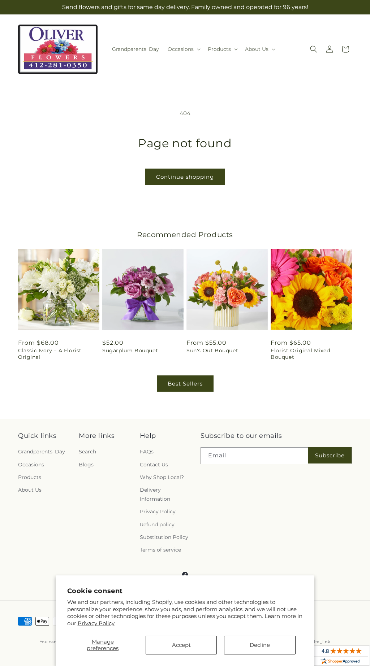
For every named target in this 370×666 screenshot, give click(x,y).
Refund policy (157, 524)
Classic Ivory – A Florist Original (50, 353)
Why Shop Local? (162, 477)
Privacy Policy (96, 623)
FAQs (147, 451)
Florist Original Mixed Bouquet (300, 353)
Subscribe (330, 455)
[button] (183, 49)
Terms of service (160, 550)
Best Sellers (185, 383)
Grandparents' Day (41, 451)
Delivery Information (155, 494)
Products (29, 477)
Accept (181, 644)
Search (87, 451)
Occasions (31, 464)
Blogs (86, 464)
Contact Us (154, 464)
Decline (260, 644)
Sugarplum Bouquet (130, 350)
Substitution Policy (164, 537)
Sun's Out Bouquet (212, 350)
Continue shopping (185, 176)
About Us (30, 490)
